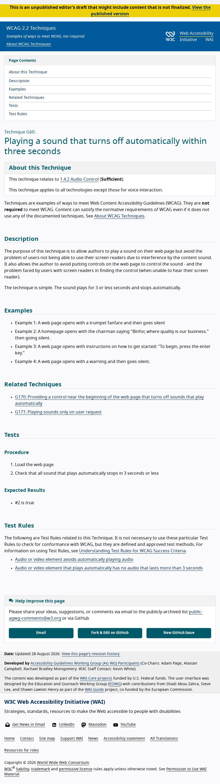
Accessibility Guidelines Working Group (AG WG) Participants (85, 663)
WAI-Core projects (96, 678)
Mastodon (98, 725)
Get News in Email (28, 725)
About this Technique (28, 72)
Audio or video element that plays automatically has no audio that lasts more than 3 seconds (109, 568)
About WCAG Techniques (28, 44)
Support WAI (71, 739)
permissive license (75, 769)
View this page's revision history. (91, 654)
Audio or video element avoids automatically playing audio (74, 559)
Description (19, 81)
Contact (27, 739)
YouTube (128, 725)
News (93, 739)
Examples (17, 89)
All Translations (164, 739)
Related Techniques (26, 98)
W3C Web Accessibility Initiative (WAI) (54, 702)
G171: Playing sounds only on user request (58, 412)
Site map (47, 739)
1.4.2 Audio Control (79, 179)
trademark (40, 769)
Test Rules (18, 114)
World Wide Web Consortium (63, 763)
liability (22, 769)
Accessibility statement (124, 739)
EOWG (114, 684)
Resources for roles (21, 750)
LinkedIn (67, 725)
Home (9, 739)
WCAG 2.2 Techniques (31, 28)
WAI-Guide (94, 690)
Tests (13, 106)
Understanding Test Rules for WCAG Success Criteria (132, 551)
